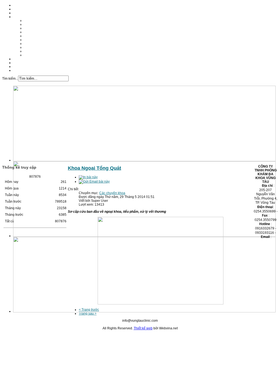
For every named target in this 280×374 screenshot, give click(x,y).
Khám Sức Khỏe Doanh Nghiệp (47, 55)
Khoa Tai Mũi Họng (38, 32)
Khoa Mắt (31, 47)
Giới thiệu (20, 9)
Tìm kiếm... (10, 78)
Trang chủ (20, 5)
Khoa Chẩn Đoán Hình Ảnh (44, 43)
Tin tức (18, 63)
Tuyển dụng (22, 66)
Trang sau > (88, 313)
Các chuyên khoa (26, 17)
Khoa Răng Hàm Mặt (39, 24)
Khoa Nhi (31, 36)
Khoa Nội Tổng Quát (39, 20)
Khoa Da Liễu (34, 28)
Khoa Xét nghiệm (37, 51)
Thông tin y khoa (25, 59)
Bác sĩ (17, 13)
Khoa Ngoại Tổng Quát (41, 40)
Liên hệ (18, 70)
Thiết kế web (143, 328)
